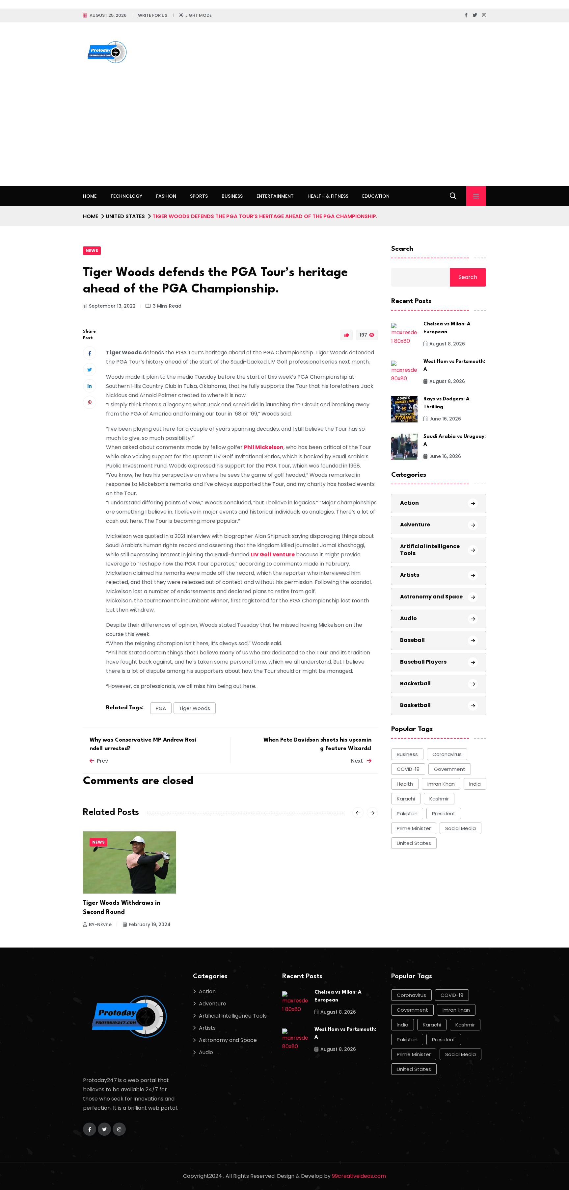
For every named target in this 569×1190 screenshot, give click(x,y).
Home (89, 196)
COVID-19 (408, 769)
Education (376, 196)
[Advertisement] (284, 137)
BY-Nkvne (100, 924)
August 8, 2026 (447, 344)
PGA (161, 708)
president (443, 813)
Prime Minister (414, 828)
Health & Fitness (328, 196)
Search (402, 249)
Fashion (166, 196)
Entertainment (275, 196)
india (475, 783)
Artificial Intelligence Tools (430, 550)
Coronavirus (447, 754)
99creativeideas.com (359, 1176)
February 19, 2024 (150, 924)
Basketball (415, 683)
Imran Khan (441, 783)
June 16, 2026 (445, 419)
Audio (408, 618)
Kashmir (439, 798)
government (449, 769)
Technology (126, 196)
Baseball (412, 640)
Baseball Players (423, 662)
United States (125, 216)
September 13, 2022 (112, 306)
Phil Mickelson (264, 447)
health (405, 783)
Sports (199, 196)
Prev (102, 761)
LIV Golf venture (273, 554)
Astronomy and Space (431, 596)
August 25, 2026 (108, 15)
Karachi (406, 798)
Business (232, 196)
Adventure (415, 524)
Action (409, 503)
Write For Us (152, 15)
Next (357, 761)
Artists (409, 575)
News (92, 250)
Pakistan (407, 813)
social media (460, 828)
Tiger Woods (194, 708)
